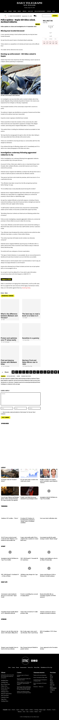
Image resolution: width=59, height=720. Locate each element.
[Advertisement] (50, 60)
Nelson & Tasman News (6, 693)
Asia (27, 711)
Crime (18, 376)
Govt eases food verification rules (48, 518)
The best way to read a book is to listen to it (31, 315)
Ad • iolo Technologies (5, 341)
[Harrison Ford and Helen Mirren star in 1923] (31, 351)
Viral (40, 711)
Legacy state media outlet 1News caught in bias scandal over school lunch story (29, 539)
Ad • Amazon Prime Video (27, 366)
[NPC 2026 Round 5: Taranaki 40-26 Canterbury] (29, 552)
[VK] (30, 372)
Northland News (4, 680)
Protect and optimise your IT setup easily (9, 339)
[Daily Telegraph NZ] (6, 16)
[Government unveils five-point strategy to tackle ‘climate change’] (49, 531)
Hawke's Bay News (26, 376)
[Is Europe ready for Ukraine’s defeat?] (10, 473)
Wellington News (5, 691)
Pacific (13, 709)
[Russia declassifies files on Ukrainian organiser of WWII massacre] (49, 587)
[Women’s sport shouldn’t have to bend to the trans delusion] (10, 641)
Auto (24, 711)
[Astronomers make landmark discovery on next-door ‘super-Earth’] (10, 587)
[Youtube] (36, 661)
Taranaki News (4, 689)
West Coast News (5, 695)
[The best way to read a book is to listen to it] (31, 305)
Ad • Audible (25, 317)
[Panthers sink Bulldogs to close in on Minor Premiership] (49, 552)
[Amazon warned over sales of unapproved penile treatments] (49, 605)
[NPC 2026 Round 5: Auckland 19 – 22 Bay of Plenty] (10, 568)
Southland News (4, 701)
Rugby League (42, 709)
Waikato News (4, 686)
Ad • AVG (3, 319)
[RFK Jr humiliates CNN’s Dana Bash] (49, 625)
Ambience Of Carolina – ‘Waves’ (9, 518)
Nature (26, 709)
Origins (22, 709)
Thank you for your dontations (39, 675)
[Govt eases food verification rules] (49, 512)
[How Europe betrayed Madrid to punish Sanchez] (29, 641)
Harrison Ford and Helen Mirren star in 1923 (29, 362)
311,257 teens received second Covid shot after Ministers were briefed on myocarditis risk (9, 539)
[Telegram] (13, 372)
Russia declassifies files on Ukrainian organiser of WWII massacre (48, 595)
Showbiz (49, 709)
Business (20, 711)
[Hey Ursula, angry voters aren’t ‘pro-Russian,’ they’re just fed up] (29, 625)
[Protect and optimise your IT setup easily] (10, 329)
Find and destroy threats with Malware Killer (9, 362)
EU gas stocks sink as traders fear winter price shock (24, 679)
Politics (31, 709)
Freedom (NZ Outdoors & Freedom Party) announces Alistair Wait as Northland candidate (28, 520)
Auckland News (11, 376)
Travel (53, 709)
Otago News (3, 699)
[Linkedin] (34, 372)
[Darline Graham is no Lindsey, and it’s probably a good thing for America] (49, 473)
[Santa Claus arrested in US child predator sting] (29, 605)
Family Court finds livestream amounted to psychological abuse (24, 692)
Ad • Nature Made (26, 340)
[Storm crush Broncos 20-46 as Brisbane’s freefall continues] (49, 568)
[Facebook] (20, 372)
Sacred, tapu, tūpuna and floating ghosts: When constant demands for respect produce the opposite (10, 499)
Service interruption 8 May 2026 (40, 677)
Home (2, 293)
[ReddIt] (27, 372)
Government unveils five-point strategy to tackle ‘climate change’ (49, 538)
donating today (26, 288)
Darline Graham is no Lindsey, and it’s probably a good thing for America (48, 481)
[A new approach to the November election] (49, 641)
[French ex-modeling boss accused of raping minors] (29, 587)
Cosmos (31, 711)
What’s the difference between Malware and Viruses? (9, 316)
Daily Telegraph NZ (15, 16)
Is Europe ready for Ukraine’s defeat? (23, 676)
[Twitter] (16, 372)
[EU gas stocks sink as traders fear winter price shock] (29, 473)
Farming (36, 709)
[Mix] (48, 372)
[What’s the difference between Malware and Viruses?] (10, 305)
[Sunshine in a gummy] (31, 329)
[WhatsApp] (41, 372)
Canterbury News (5, 697)
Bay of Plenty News (5, 684)
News (38, 24)
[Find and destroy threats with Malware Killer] (10, 351)
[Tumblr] (44, 372)
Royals (36, 711)
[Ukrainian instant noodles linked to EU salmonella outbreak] (10, 605)
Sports (17, 709)
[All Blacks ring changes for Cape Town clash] (29, 568)
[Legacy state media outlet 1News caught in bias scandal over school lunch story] (29, 531)
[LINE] (55, 372)
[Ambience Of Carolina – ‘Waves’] (10, 512)
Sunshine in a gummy (30, 338)
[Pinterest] (37, 372)
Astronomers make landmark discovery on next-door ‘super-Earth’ (9, 595)
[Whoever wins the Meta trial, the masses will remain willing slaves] (10, 625)
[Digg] (52, 372)
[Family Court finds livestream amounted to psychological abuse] (29, 491)
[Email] (23, 372)
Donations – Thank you (38, 686)
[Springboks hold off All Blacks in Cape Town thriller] (49, 491)
